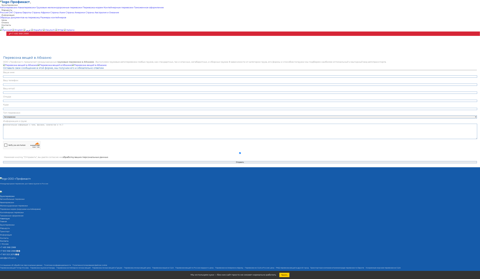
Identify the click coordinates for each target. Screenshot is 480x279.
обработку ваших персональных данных (85, 157)
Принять (284, 275)
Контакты (6, 25)
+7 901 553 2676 (7, 254)
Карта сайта (5, 188)
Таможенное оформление (149, 7)
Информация (8, 15)
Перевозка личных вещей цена (137, 268)
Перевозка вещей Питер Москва (14, 268)
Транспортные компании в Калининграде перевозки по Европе (337, 268)
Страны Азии (57, 12)
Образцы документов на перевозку (20, 17)
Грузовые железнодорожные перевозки (59, 7)
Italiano (70, 30)
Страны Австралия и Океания (102, 12)
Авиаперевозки (27, 7)
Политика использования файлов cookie (89, 265)
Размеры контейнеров (53, 17)
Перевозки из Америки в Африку (229, 268)
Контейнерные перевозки (119, 7)
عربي (28, 30)
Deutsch (50, 30)
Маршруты (7, 10)
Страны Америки (75, 12)
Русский (7, 30)
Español (37, 30)
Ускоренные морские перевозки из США (383, 268)
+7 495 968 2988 (20, 33)
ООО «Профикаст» (19, 178)
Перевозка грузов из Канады (42, 268)
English (18, 30)
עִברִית (60, 30)
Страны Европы (22, 12)
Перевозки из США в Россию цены (259, 268)
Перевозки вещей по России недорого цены (194, 268)
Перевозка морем (93, 7)
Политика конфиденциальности (57, 265)
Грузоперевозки (10, 5)
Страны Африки (41, 12)
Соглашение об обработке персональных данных (21, 265)
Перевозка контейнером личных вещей (73, 268)
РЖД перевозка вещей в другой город (292, 268)
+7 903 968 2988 (8, 251)
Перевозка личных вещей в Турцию (107, 268)
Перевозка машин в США (163, 268)
